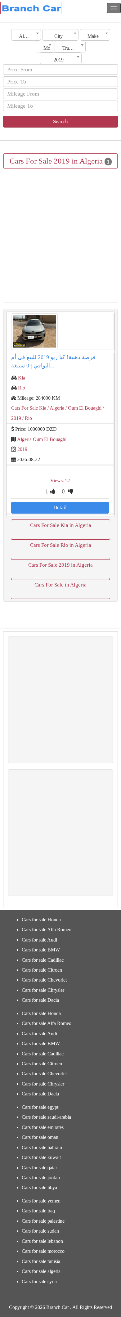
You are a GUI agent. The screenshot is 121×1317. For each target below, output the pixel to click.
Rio (21, 387)
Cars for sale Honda (41, 919)
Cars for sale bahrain (42, 1147)
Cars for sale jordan (41, 1177)
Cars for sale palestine (43, 1221)
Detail (60, 507)
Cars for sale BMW (41, 949)
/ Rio (26, 418)
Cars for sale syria (39, 1281)
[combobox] (26, 35)
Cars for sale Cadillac (43, 960)
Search (60, 121)
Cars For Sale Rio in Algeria (60, 545)
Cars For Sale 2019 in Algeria (60, 565)
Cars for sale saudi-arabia (46, 1117)
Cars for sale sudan (40, 1231)
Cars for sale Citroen (42, 970)
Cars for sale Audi (39, 939)
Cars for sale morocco (43, 1251)
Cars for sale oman (40, 1137)
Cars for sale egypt (40, 1107)
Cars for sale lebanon (42, 1241)
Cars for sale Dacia (40, 1000)
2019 (22, 449)
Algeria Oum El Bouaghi (41, 439)
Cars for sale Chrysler (43, 990)
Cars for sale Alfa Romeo (46, 929)
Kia (21, 377)
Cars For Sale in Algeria (60, 585)
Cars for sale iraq (38, 1210)
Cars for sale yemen (41, 1200)
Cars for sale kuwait (41, 1157)
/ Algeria (55, 408)
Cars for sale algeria (41, 1271)
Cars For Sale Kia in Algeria (60, 525)
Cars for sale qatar (39, 1167)
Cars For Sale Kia (28, 408)
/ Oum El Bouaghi (82, 408)
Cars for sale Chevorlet (44, 979)
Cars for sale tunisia (41, 1261)
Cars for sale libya (39, 1187)
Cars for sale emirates (43, 1127)
